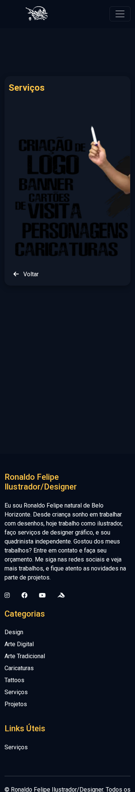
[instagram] (7, 595)
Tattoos (14, 680)
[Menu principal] (120, 13)
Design (13, 632)
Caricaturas (19, 668)
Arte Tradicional (24, 656)
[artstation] (61, 595)
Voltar (30, 274)
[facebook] (24, 595)
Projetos (15, 704)
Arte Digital (19, 644)
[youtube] (42, 595)
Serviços (16, 692)
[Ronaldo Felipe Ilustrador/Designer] (36, 14)
